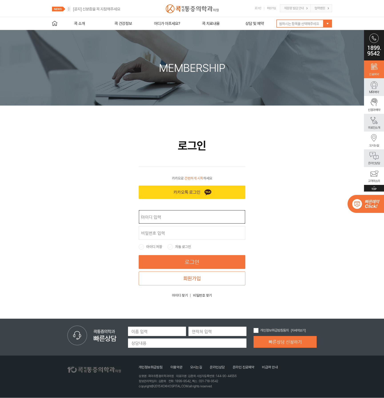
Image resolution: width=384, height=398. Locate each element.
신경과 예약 (374, 110)
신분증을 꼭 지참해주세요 (96, 9)
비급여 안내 (270, 367)
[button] (68, 10)
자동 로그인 (179, 247)
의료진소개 (374, 127)
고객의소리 (374, 181)
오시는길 (374, 145)
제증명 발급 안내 (294, 8)
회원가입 (271, 8)
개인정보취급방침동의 (274, 330)
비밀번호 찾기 (202, 295)
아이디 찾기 (180, 295)
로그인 (258, 8)
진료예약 (374, 74)
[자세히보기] (298, 330)
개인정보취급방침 (151, 367)
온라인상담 (374, 163)
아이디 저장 (150, 247)
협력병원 (319, 8)
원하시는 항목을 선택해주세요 (299, 24)
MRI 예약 (374, 92)
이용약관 (176, 367)
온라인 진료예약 (243, 367)
